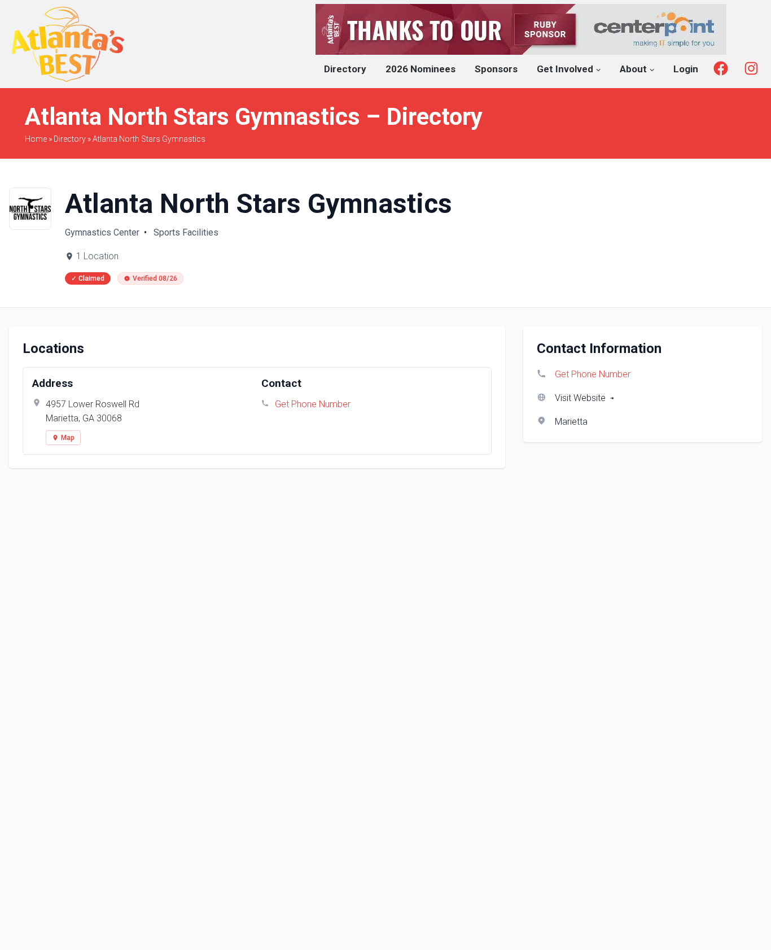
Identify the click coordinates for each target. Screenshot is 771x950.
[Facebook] (720, 68)
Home (36, 138)
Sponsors (496, 69)
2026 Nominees (420, 69)
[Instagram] (751, 68)
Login (685, 69)
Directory (345, 69)
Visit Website (580, 398)
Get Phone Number (313, 404)
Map (68, 438)
